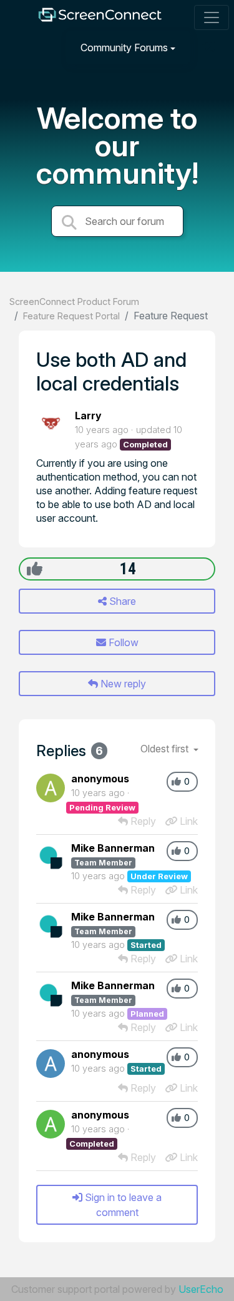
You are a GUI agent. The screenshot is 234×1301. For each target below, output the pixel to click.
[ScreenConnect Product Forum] (99, 18)
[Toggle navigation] (211, 17)
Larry (88, 415)
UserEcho (200, 1289)
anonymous (100, 778)
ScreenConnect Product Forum (74, 301)
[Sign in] (210, 47)
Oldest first (165, 748)
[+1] (34, 568)
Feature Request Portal (71, 316)
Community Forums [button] (124, 47)
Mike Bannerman (113, 848)
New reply (122, 683)
